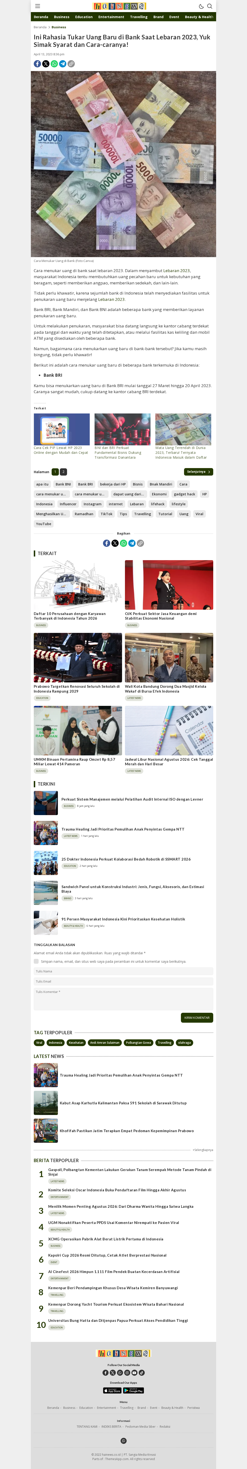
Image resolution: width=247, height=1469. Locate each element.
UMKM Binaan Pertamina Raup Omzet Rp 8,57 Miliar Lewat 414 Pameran (74, 761)
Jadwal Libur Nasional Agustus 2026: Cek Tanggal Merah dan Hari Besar (169, 761)
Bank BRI (85, 484)
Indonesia (44, 504)
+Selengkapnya (203, 1150)
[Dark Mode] (201, 6)
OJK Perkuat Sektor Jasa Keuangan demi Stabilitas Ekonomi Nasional (161, 616)
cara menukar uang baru (92, 494)
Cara (183, 484)
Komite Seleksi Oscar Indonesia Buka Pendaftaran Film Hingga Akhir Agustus (117, 1190)
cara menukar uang (52, 494)
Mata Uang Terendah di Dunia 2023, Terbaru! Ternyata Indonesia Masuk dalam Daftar (181, 452)
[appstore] (112, 1392)
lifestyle (178, 504)
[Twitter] (45, 63)
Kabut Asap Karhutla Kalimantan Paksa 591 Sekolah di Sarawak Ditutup (123, 1103)
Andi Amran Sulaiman (104, 1043)
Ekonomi (159, 494)
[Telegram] (62, 63)
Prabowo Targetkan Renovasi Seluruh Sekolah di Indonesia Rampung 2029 (77, 688)
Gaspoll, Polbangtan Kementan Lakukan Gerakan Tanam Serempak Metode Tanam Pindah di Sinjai (129, 1172)
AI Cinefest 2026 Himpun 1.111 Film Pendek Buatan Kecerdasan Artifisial (114, 1271)
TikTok (106, 514)
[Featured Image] (123, 164)
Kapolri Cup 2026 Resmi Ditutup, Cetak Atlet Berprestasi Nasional (107, 1255)
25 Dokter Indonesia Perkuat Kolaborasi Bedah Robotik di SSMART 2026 (126, 859)
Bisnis (138, 484)
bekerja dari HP (113, 484)
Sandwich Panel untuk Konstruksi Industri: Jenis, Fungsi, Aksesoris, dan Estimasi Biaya (133, 889)
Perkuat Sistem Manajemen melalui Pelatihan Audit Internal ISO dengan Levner (132, 799)
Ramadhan (84, 514)
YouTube (43, 523)
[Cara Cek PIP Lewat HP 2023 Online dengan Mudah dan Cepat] (62, 429)
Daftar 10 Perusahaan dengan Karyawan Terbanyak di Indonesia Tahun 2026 (70, 616)
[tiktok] (142, 1373)
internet (116, 504)
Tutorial (165, 514)
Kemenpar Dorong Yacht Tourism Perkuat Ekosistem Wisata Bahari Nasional (116, 1304)
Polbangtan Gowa (138, 1043)
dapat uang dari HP (129, 494)
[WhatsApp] (54, 63)
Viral (199, 514)
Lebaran (137, 504)
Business (59, 27)
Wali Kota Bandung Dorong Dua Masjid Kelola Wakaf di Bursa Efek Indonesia (165, 688)
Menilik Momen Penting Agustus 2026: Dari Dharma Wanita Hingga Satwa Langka (121, 1206)
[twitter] (113, 1373)
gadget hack (184, 494)
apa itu (42, 484)
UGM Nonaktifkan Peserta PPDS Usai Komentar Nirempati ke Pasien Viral (113, 1222)
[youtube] (134, 1373)
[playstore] (133, 1392)
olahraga (184, 1043)
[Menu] (37, 6)
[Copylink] (71, 63)
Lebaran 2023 (176, 270)
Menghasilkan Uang (53, 514)
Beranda (40, 27)
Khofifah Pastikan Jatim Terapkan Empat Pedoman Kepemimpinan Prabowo (127, 1131)
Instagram (93, 504)
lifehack (158, 504)
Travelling (142, 514)
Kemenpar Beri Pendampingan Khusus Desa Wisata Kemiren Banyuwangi (113, 1288)
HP (204, 494)
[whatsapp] (120, 1373)
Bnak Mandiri (161, 484)
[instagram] (127, 1373)
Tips (123, 514)
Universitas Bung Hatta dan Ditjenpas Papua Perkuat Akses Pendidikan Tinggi (118, 1320)
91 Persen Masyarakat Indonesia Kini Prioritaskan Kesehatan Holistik (123, 919)
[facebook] (106, 1373)
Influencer (68, 504)
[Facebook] (37, 63)
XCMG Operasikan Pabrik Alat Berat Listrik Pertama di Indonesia (106, 1239)
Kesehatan (76, 1043)
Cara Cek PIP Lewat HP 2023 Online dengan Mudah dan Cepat (61, 450)
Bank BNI (63, 484)
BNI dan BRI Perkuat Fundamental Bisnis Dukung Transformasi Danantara (118, 452)
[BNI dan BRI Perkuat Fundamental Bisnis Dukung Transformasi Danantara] (123, 429)
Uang (183, 514)
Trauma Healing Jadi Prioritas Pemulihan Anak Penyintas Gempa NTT (123, 829)
